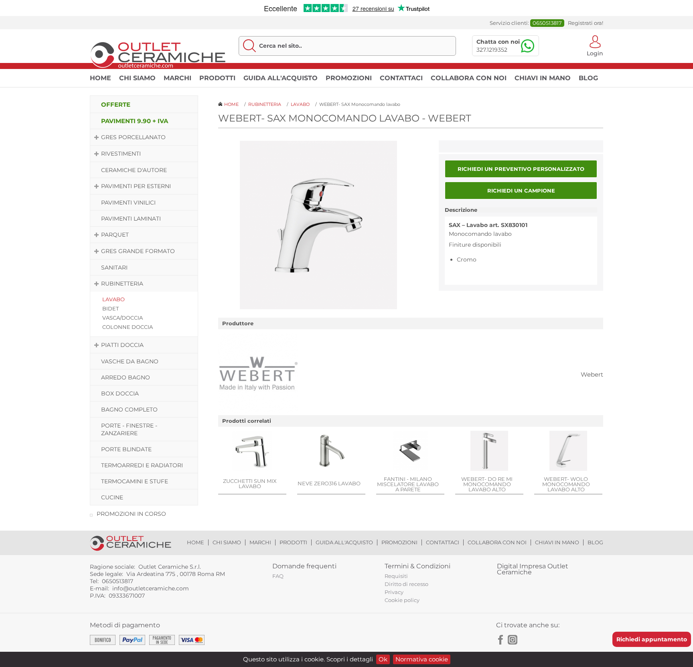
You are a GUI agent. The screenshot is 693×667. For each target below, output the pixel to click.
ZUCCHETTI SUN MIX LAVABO (250, 483)
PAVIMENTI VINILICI (128, 202)
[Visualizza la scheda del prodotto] (252, 451)
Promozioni (349, 78)
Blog (588, 78)
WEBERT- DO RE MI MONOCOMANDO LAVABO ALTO (487, 484)
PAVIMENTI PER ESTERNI (136, 186)
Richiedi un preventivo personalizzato (521, 169)
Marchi (177, 78)
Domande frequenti (304, 566)
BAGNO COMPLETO (129, 409)
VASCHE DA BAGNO (129, 361)
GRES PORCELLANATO (133, 137)
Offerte (115, 104)
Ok (383, 659)
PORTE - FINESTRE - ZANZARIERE (129, 429)
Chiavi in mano (543, 78)
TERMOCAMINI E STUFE (134, 481)
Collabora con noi (469, 78)
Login (595, 53)
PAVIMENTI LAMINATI (131, 218)
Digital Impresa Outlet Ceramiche (532, 569)
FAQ (278, 576)
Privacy (394, 592)
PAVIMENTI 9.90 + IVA (134, 121)
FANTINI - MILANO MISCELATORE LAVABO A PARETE (408, 484)
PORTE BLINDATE (126, 449)
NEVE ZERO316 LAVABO (329, 483)
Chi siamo (137, 78)
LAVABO (113, 299)
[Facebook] (501, 640)
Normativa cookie (421, 659)
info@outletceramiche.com (150, 588)
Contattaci (401, 78)
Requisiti (396, 576)
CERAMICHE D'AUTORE (134, 170)
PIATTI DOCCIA (122, 345)
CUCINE (112, 497)
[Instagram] (512, 640)
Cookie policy (402, 600)
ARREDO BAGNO (125, 377)
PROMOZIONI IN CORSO (131, 513)
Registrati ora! (585, 23)
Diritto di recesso (406, 584)
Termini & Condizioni (417, 566)
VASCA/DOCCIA (122, 317)
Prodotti (217, 78)
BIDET (110, 308)
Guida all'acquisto (280, 78)
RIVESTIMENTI (121, 153)
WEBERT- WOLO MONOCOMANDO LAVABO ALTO (566, 484)
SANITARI (114, 267)
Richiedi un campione (521, 190)
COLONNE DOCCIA (127, 327)
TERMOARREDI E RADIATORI (142, 465)
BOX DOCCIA (120, 393)
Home (100, 78)
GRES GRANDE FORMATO (138, 251)
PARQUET (115, 234)
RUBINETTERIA (122, 283)
